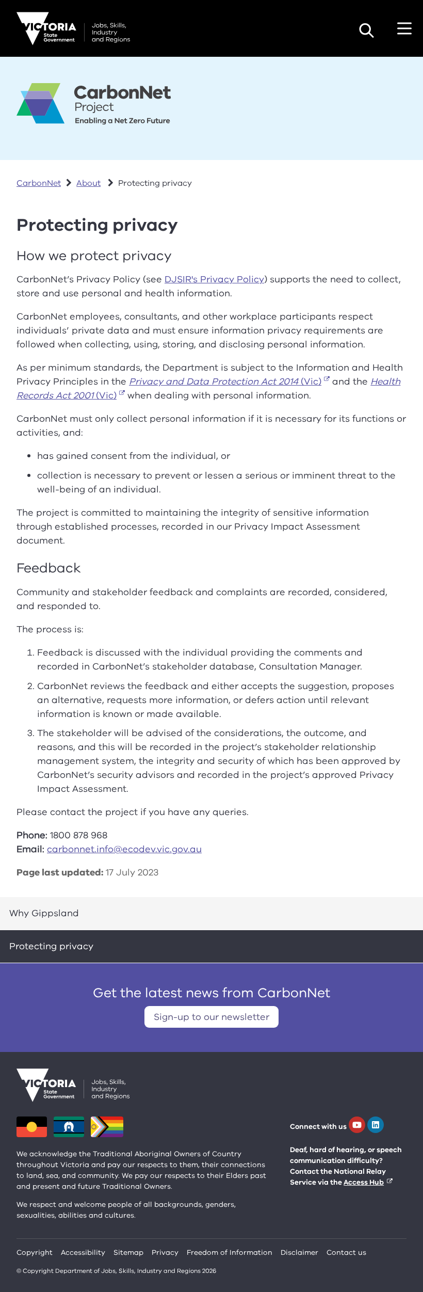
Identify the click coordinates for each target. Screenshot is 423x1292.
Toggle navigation (404, 28)
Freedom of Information (229, 1252)
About (88, 183)
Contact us (346, 1252)
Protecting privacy (51, 946)
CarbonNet (39, 183)
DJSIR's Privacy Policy (214, 279)
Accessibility (83, 1252)
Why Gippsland (44, 913)
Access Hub (364, 1182)
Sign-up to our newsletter (211, 1017)
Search (366, 30)
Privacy (165, 1252)
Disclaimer (299, 1252)
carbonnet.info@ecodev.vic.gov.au (124, 849)
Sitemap (128, 1252)
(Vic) (225, 381)
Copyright (35, 1252)
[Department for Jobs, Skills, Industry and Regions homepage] (73, 28)
